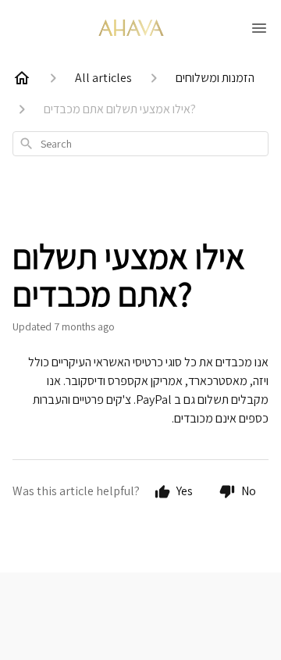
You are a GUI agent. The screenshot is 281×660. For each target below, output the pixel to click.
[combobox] (140, 143)
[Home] (21, 78)
